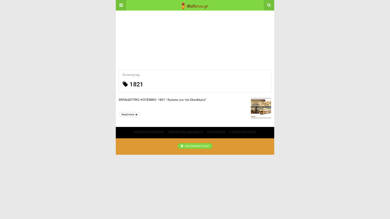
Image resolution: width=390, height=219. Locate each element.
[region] (195, 36)
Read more (128, 114)
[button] (121, 5)
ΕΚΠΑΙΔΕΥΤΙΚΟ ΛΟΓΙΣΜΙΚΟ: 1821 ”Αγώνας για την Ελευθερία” (162, 100)
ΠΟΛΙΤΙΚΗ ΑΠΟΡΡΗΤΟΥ (149, 132)
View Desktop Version (196, 146)
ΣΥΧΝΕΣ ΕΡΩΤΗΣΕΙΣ (242, 132)
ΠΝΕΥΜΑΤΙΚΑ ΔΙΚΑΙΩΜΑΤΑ (185, 132)
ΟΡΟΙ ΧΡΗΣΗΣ (216, 132)
